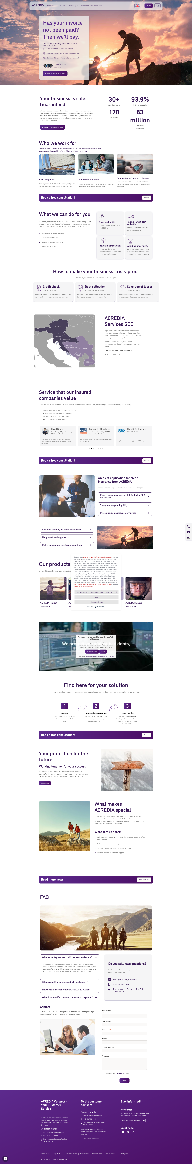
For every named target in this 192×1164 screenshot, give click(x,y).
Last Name (106, 1021)
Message (105, 1056)
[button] (52, 5)
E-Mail (104, 1038)
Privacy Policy (120, 1073)
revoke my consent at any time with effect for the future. (92, 584)
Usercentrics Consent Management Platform (100, 656)
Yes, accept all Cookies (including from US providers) (96, 592)
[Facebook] (123, 1131)
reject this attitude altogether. (83, 586)
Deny (96, 597)
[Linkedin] (128, 1131)
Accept (103, 651)
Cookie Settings (96, 602)
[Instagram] (133, 1131)
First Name (106, 1011)
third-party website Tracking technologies (97, 557)
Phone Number (108, 1047)
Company (106, 1030)
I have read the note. (117, 1073)
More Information (92, 651)
